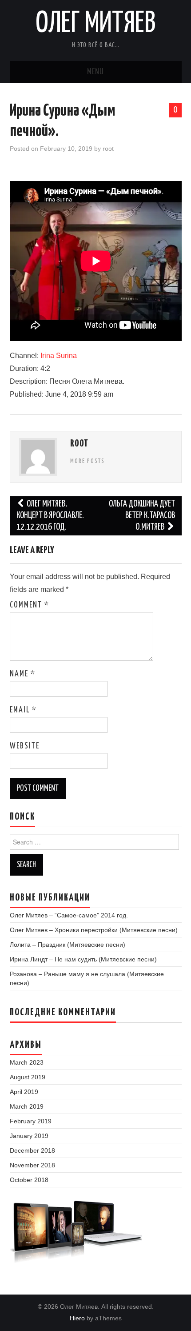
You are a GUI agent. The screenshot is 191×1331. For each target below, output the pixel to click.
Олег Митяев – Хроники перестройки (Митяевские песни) (94, 929)
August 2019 (27, 1077)
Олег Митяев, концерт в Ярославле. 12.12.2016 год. (50, 515)
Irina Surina (58, 355)
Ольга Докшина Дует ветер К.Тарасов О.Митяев (142, 515)
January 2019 (29, 1135)
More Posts (87, 461)
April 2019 (24, 1091)
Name (23, 674)
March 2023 (27, 1062)
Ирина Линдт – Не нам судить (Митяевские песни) (83, 959)
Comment (29, 605)
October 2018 (29, 1179)
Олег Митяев (96, 24)
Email (23, 710)
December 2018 (32, 1150)
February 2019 (31, 1121)
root (108, 148)
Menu (95, 72)
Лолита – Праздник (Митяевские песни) (67, 944)
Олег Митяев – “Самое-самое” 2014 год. (69, 915)
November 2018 (32, 1165)
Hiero (77, 1318)
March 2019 (27, 1106)
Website (25, 746)
